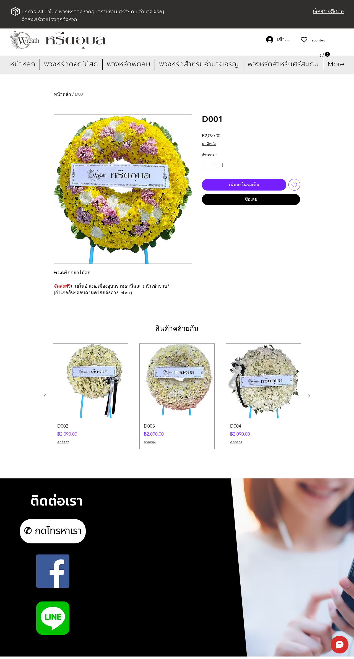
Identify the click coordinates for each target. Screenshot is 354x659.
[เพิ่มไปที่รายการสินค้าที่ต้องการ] (294, 185)
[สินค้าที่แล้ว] (44, 396)
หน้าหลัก (62, 94)
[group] (177, 396)
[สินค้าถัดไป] (309, 396)
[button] (325, 54)
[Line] (52, 618)
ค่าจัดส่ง (209, 143)
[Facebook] (52, 571)
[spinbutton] (215, 165)
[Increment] (223, 165)
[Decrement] (206, 165)
